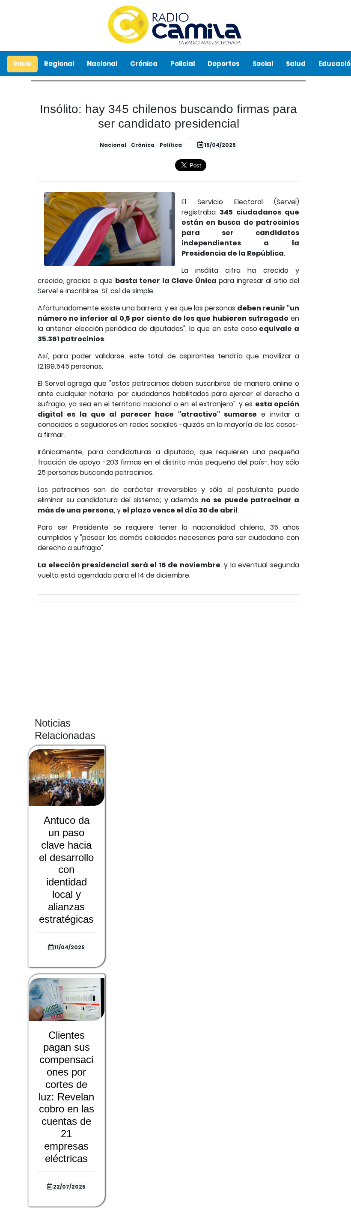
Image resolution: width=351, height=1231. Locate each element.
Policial (182, 63)
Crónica (144, 63)
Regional (59, 63)
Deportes (224, 63)
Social (263, 63)
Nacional (102, 63)
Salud (296, 63)
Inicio (22, 63)
